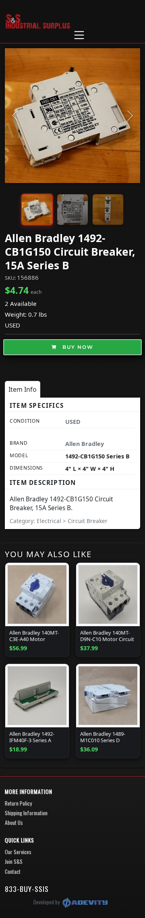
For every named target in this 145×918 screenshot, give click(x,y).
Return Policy (18, 803)
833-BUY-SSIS (27, 888)
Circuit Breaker (88, 521)
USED (12, 325)
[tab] (22, 389)
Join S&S (14, 861)
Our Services (18, 852)
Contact (13, 871)
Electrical (50, 521)
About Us (14, 822)
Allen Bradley (84, 444)
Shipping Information (26, 813)
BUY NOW (76, 347)
